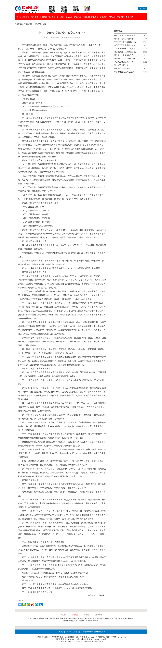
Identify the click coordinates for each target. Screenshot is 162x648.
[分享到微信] (24, 604)
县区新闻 (60, 17)
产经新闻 (111, 17)
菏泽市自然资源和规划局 (124, 618)
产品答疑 (101, 632)
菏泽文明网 (44, 618)
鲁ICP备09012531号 (72, 639)
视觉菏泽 (77, 17)
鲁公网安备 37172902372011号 (95, 639)
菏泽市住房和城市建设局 (89, 621)
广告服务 (60, 632)
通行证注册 (93, 632)
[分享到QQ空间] (28, 604)
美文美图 (120, 17)
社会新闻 (51, 17)
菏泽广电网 (92, 618)
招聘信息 (76, 632)
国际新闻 (94, 17)
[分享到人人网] (41, 604)
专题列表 (130, 17)
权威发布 (43, 17)
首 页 (19, 17)
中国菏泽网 (28, 24)
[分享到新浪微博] (32, 604)
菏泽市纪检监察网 (56, 618)
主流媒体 (63, 615)
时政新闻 (86, 17)
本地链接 (75, 615)
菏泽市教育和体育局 (105, 618)
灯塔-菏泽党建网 (71, 618)
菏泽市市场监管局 (70, 621)
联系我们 (68, 632)
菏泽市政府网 (33, 618)
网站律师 (85, 632)
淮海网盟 (86, 615)
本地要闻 (26, 17)
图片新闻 (69, 17)
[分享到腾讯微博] (36, 604)
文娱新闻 (103, 17)
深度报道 (34, 17)
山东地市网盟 (98, 615)
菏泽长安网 (83, 618)
